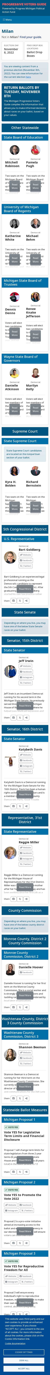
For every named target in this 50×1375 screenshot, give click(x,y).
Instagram (27, 677)
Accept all (24, 1368)
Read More (15, 186)
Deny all (23, 1360)
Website (26, 554)
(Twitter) (26, 566)
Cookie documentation (15, 1343)
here (28, 77)
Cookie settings (23, 1352)
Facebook (27, 560)
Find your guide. (31, 37)
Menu (8, 20)
